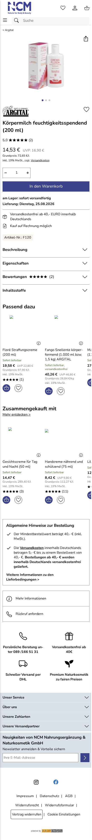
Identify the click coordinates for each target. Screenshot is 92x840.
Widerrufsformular (59, 805)
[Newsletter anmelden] (84, 757)
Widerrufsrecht (27, 805)
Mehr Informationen (31, 598)
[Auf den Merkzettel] (86, 109)
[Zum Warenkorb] (86, 8)
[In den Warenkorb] (6, 388)
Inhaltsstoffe (14, 290)
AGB (69, 796)
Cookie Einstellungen (63, 814)
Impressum (25, 796)
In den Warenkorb (46, 186)
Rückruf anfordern (29, 613)
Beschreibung (15, 249)
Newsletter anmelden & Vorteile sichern (34, 749)
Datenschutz (49, 796)
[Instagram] (36, 782)
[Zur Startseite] (20, 8)
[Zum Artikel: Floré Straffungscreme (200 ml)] (23, 329)
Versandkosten (40, 160)
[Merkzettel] (62, 8)
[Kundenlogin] (74, 8)
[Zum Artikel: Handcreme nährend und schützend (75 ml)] (65, 441)
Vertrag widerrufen (26, 814)
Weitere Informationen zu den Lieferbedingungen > (29, 577)
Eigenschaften (16, 263)
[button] (85, 39)
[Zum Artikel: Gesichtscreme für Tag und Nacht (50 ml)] (23, 441)
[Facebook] (56, 782)
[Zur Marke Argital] (16, 111)
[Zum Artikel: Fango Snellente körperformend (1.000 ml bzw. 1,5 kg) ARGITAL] (65, 329)
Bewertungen (28, 276)
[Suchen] (17, 20)
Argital (9, 30)
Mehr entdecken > (17, 414)
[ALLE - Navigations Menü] (5, 20)
